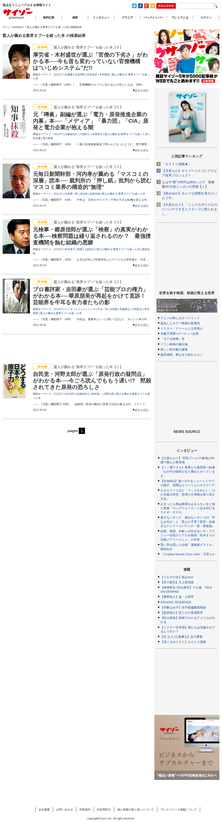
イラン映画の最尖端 (174, 344)
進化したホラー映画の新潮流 (180, 323)
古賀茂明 (80, 74)
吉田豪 (114, 309)
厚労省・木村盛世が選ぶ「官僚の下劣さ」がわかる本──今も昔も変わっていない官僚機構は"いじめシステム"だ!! (90, 61)
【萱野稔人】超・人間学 (177, 597)
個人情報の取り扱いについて (135, 809)
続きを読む (142, 90)
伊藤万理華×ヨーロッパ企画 (179, 333)
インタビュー (101, 17)
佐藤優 (69, 74)
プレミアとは (179, 17)
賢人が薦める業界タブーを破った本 (61, 313)
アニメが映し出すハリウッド (180, 318)
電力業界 (48, 138)
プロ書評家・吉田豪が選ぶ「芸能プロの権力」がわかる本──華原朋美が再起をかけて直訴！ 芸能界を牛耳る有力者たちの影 (92, 295)
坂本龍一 (96, 393)
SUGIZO (70, 393)
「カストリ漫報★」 (176, 164)
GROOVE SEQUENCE (175, 602)
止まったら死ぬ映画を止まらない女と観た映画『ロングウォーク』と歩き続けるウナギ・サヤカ (187, 508)
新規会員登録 (166, 5)
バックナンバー (153, 17)
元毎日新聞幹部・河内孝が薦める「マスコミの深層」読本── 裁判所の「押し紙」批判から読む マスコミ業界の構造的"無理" (92, 180)
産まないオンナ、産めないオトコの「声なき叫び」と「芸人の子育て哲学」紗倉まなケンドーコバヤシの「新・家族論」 (187, 521)
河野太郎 (109, 393)
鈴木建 (37, 138)
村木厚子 (70, 249)
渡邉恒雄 (95, 193)
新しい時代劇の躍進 (174, 349)
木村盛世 (104, 74)
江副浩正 (89, 249)
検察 (79, 249)
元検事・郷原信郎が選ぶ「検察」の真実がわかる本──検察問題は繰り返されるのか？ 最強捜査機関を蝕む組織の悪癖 (92, 235)
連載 (75, 17)
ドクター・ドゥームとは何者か (181, 328)
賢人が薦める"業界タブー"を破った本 (126, 134)
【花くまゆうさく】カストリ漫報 (183, 642)
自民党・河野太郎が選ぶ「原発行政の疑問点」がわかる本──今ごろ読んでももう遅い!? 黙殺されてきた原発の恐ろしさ (92, 380)
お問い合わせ (64, 809)
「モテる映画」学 (172, 339)
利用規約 (85, 809)
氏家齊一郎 (71, 193)
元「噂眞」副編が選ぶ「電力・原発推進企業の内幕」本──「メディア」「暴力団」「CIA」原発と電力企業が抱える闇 (91, 120)
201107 (58, 74)
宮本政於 (92, 74)
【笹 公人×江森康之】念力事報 (181, 636)
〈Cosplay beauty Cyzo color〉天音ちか (187, 554)
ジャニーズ (88, 309)
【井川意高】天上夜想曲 (177, 582)
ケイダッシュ (72, 309)
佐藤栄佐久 (71, 134)
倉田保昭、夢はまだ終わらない (181, 354)
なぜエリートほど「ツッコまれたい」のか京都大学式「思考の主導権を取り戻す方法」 (187, 494)
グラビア (127, 17)
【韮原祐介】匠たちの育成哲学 (181, 612)
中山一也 (102, 309)
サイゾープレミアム (18, 14)
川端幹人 (85, 134)
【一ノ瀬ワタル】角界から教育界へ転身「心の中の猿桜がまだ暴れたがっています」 (187, 471)
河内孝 (84, 193)
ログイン (206, 17)
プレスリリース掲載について (178, 809)
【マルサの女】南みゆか (177, 577)
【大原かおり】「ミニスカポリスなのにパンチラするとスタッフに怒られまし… (189, 209)
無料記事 (48, 17)
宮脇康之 (124, 309)
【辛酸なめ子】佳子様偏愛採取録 (183, 607)
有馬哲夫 (97, 134)
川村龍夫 (137, 309)
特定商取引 (104, 809)
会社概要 (44, 809)
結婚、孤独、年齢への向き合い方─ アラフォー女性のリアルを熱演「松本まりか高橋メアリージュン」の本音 (187, 535)
